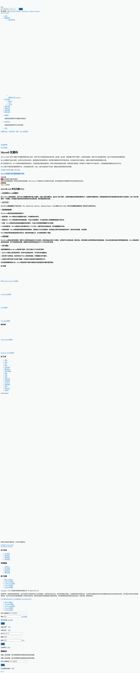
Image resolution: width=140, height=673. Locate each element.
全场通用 (7, 367)
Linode (10, 104)
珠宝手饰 (7, 379)
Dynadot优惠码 (9, 587)
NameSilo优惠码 (5, 321)
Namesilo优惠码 (9, 581)
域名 (6, 373)
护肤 (6, 360)
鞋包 (6, 365)
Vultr (9, 103)
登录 (6, 128)
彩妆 (6, 362)
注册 (9, 627)
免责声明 (7, 559)
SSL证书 (7, 382)
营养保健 (7, 384)
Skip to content (5, 13)
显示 (23, 640)
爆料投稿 (7, 112)
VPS (6, 363)
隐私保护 (7, 557)
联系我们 (7, 555)
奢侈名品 (7, 369)
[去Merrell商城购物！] (10, 143)
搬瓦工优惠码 (9, 580)
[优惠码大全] (9, 5)
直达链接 (3, 183)
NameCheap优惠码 (6, 294)
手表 (6, 375)
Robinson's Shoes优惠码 (7, 353)
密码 (2, 616)
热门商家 (7, 99)
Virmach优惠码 (9, 585)
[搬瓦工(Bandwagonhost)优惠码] (10, 279)
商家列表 (7, 106)
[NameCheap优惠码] (10, 292)
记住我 (5, 620)
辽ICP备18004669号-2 (7, 599)
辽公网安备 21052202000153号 (22, 599)
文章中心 (7, 567)
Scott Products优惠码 (7, 339)
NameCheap (25, 11)
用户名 (3, 633)
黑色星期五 (11, 20)
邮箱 (2, 637)
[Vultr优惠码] (10, 305)
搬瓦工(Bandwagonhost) (14, 11)
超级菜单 (7, 18)
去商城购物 (4, 144)
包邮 (6, 377)
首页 (6, 16)
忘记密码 (10, 620)
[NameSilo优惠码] (10, 319)
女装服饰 (7, 381)
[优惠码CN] (9, 539)
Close (2, 671)
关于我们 (7, 554)
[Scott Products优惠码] (10, 337)
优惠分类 (7, 108)
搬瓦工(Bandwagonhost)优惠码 (9, 281)
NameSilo (37, 11)
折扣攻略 (7, 110)
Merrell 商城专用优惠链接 (12, 173)
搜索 (21, 9)
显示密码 (24, 616)
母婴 (6, 386)
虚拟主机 (7, 388)
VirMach (31, 11)
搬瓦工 (10, 101)
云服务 (7, 390)
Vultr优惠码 (4, 307)
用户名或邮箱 (5, 613)
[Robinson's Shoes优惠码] (10, 351)
